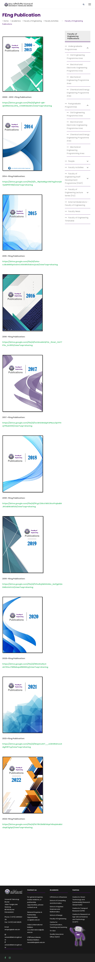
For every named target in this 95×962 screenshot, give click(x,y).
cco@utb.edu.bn (33, 920)
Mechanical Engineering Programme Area (78, 80)
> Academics (15, 21)
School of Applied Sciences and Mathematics (56, 909)
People (71, 161)
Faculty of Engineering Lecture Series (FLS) (74, 192)
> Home (5, 21)
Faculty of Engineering (58, 919)
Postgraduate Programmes (73, 105)
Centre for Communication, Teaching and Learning (58, 924)
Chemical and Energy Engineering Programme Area (78, 92)
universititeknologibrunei (13, 938)
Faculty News (74, 211)
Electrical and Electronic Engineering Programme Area (77, 67)
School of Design (56, 915)
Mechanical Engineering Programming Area (75, 150)
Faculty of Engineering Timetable (76, 219)
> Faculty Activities (50, 21)
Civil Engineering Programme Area (76, 56)
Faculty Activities (76, 167)
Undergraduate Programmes (73, 48)
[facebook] (5, 957)
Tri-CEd (52, 931)
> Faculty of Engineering (32, 21)
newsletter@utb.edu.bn (36, 942)
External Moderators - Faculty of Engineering (76, 203)
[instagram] (10, 957)
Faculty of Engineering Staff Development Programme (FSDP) (74, 178)
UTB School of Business (58, 897)
